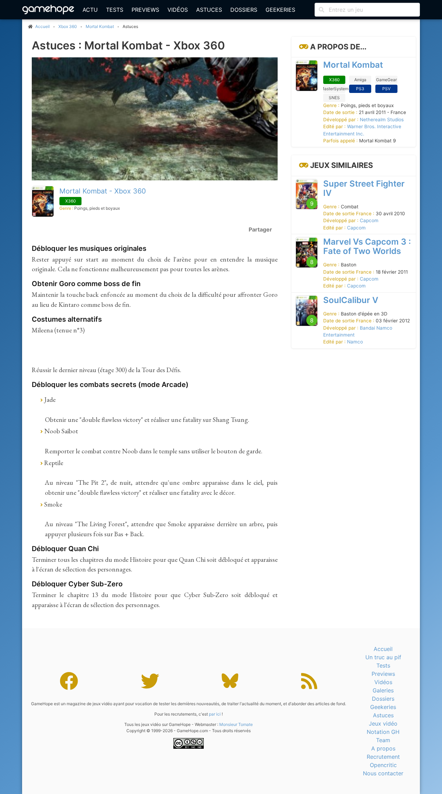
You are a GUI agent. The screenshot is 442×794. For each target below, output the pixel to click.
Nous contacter (383, 773)
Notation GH (383, 731)
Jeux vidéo (383, 723)
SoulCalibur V (350, 300)
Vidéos (177, 9)
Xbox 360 (67, 26)
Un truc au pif (383, 657)
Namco (355, 342)
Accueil (383, 648)
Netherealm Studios (382, 119)
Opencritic (383, 765)
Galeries (383, 690)
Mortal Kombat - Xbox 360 (102, 191)
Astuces (209, 9)
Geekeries (280, 9)
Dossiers (243, 9)
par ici (215, 714)
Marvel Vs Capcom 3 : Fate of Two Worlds (367, 246)
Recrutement (383, 756)
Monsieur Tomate (236, 724)
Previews (145, 9)
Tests (114, 9)
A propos (383, 748)
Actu (90, 9)
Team (383, 740)
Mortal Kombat (100, 26)
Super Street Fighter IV (364, 188)
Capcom (369, 221)
